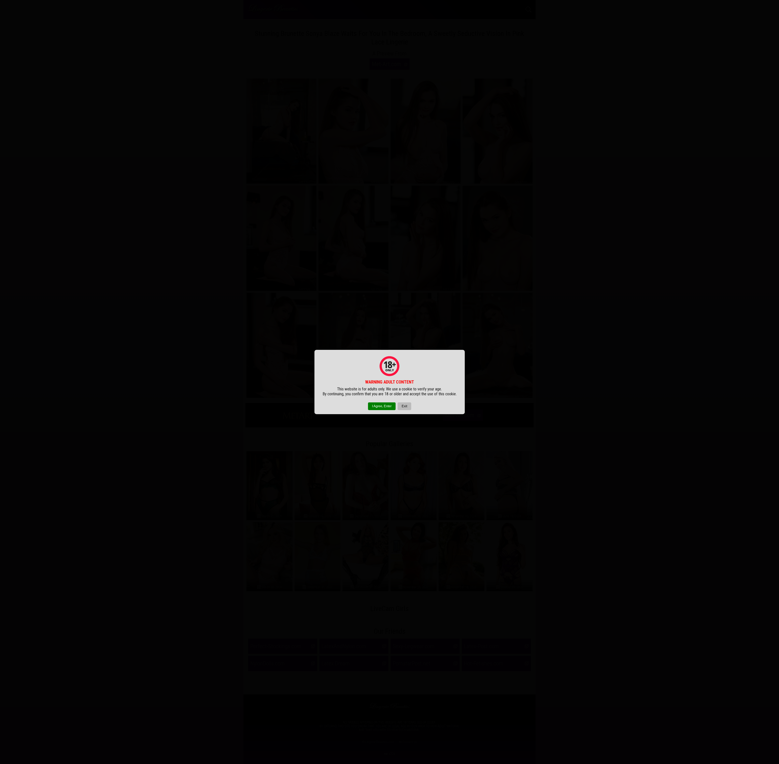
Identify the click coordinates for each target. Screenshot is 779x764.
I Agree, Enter (382, 406)
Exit (404, 406)
